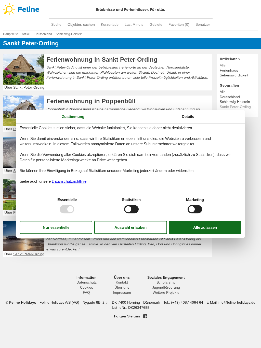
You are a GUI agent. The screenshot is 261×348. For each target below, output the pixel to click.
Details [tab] (188, 116)
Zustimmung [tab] (73, 116)
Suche (56, 24)
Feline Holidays (130, 9)
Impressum (122, 292)
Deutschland (230, 97)
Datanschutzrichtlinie (69, 181)
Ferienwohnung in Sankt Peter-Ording (102, 59)
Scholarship (165, 282)
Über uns (121, 287)
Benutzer (202, 24)
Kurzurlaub (110, 24)
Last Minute (134, 24)
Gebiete (156, 24)
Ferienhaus (229, 70)
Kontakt (122, 282)
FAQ (86, 292)
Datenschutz (86, 282)
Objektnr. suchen (81, 24)
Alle (223, 92)
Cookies (86, 287)
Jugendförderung (166, 287)
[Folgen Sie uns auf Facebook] (145, 316)
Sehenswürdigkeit (234, 75)
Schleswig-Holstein (235, 102)
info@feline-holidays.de (236, 302)
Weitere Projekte (166, 292)
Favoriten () (178, 24)
